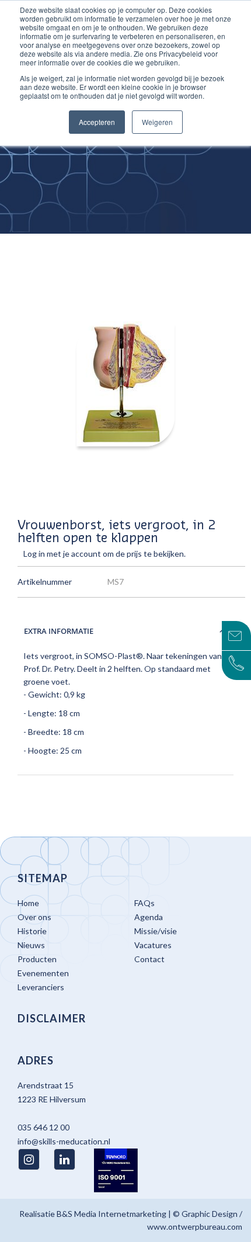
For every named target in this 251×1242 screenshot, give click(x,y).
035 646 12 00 (43, 1127)
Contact (149, 959)
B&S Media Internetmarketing (111, 1214)
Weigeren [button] (157, 122)
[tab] (125, 631)
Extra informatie (58, 631)
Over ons (34, 917)
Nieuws (31, 945)
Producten (37, 959)
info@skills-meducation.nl (64, 1141)
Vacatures (153, 945)
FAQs (144, 903)
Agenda (148, 917)
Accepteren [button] (97, 122)
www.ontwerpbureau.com (194, 1226)
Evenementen (43, 973)
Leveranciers (41, 987)
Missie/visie (155, 931)
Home (28, 903)
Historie (32, 931)
